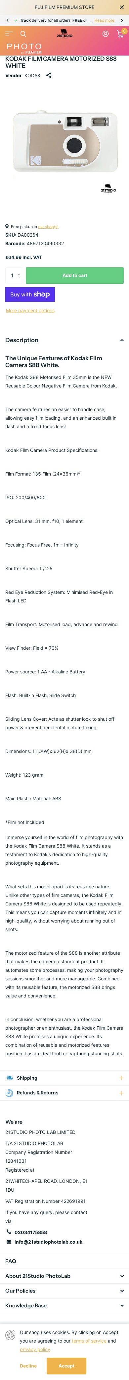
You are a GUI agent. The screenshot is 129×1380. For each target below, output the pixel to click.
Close (121, 7)
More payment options (30, 310)
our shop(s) (48, 226)
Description (21, 340)
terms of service (89, 1341)
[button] (7, 20)
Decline (28, 1365)
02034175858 (31, 1232)
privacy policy (35, 1349)
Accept (66, 1365)
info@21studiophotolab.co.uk (48, 1242)
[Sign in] (106, 34)
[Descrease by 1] (20, 281)
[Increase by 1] (20, 269)
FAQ (10, 1261)
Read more (104, 20)
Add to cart (75, 275)
